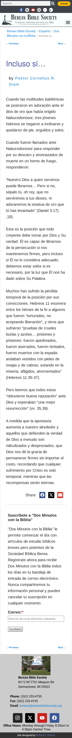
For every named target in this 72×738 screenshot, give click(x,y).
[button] (68, 22)
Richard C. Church (45, 735)
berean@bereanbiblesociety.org (41, 706)
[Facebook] (54, 718)
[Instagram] (39, 10)
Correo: (15, 612)
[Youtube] (33, 10)
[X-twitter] (27, 10)
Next (62, 43)
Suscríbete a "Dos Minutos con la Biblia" (32, 517)
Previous (12, 43)
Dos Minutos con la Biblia (33, 33)
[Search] (52, 3)
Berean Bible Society (21, 31)
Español (44, 31)
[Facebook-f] (21, 10)
